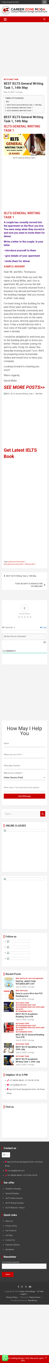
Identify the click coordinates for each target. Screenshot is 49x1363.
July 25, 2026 (21, 987)
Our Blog (9, 1235)
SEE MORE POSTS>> (24, 387)
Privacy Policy (11, 1226)
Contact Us (10, 1240)
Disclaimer (10, 1249)
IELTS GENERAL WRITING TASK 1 (20, 108)
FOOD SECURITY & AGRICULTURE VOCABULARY (29, 585)
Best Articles (22, 978)
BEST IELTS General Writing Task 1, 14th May (24, 105)
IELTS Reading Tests (24, 1011)
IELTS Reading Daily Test (26, 1005)
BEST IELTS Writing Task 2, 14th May (21, 576)
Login (44, 627)
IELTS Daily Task (11, 79)
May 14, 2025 (9, 92)
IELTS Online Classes (14, 1198)
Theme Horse (34, 1297)
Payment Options (13, 1245)
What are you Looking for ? (13, 773)
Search (42, 814)
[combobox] (24, 777)
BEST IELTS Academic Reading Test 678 (27, 1015)
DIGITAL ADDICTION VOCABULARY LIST (26, 982)
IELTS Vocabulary (35, 978)
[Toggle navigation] (5, 19)
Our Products (11, 1230)
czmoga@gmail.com (15, 1170)
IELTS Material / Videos (15, 1208)
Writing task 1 (30, 564)
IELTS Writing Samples (15, 1203)
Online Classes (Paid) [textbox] (13, 777)
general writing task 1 (16, 562)
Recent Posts (13, 974)
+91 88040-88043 (14, 1175)
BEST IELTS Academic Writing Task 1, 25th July (28, 1060)
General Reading (12, 1193)
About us (9, 1221)
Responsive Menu (44, 2)
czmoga (19, 92)
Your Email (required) (10, 1262)
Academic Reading (13, 1189)
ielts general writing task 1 (14, 564)
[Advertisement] (24, 51)
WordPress (32, 1300)
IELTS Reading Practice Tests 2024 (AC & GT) (30, 1008)
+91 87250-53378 (30, 1175)
